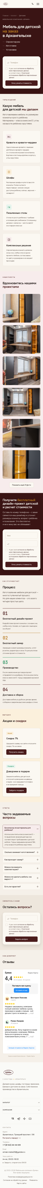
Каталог (14, 15)
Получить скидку (16, 752)
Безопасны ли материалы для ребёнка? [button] (18, 829)
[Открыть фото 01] (21, 308)
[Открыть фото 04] (21, 402)
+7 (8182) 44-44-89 (12, 1145)
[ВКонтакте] (12, 1118)
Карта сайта (21, 1183)
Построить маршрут (11, 1138)
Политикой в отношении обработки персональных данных (23, 75)
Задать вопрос (21, 939)
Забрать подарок (16, 790)
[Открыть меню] (38, 4)
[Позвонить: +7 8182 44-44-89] (32, 4)
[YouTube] (30, 1118)
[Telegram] (18, 1118)
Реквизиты (33, 1180)
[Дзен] (24, 1118)
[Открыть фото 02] (21, 339)
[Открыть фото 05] (21, 433)
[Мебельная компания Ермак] (5, 4)
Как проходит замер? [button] (14, 859)
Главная (5, 15)
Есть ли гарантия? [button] (13, 886)
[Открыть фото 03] (21, 370)
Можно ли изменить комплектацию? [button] (13, 868)
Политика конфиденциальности (20, 1177)
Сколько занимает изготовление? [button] (20, 852)
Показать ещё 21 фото (21, 485)
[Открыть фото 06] (21, 464)
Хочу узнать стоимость (21, 83)
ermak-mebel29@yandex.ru (14, 1152)
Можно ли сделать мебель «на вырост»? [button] (18, 878)
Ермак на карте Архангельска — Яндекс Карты (21, 1056)
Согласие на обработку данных (15, 1180)
